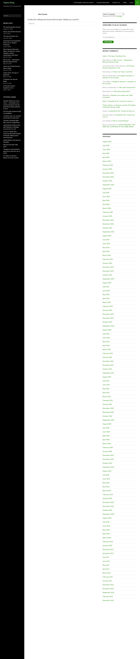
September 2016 (108, 592)
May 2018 (106, 530)
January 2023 (107, 310)
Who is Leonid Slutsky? (121, 121)
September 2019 (108, 467)
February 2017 (108, 577)
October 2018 (107, 510)
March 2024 (107, 255)
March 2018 (107, 538)
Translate (119, 16)
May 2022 (106, 341)
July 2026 (106, 145)
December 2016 (108, 585)
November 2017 (108, 553)
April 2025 (106, 204)
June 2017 (106, 561)
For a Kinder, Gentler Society (84, 2)
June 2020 (106, 432)
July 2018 (106, 522)
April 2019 (106, 487)
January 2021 (107, 404)
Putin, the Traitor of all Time (122, 72)
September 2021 (108, 373)
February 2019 (108, 494)
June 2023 (106, 290)
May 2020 (106, 436)
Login (131, 2)
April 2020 (106, 439)
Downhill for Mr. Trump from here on (120, 101)
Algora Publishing (103, 2)
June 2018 (106, 526)
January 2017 (107, 581)
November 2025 (108, 177)
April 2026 (106, 157)
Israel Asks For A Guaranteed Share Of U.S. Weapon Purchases (11, 43)
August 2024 (107, 236)
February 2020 (108, 447)
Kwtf (104, 56)
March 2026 (107, 161)
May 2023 (106, 294)
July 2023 (106, 287)
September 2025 (108, 185)
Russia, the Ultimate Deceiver (12, 31)
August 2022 (107, 330)
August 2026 (107, 141)
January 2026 (107, 169)
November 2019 (108, 459)
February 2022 (108, 353)
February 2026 (108, 165)
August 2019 (107, 471)
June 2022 (106, 338)
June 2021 (106, 385)
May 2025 (106, 200)
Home (125, 2)
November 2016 (108, 589)
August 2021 (107, 377)
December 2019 (108, 455)
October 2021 (107, 369)
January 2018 (107, 545)
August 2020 (107, 424)
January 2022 (107, 357)
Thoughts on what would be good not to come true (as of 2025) (11, 151)
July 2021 (106, 381)
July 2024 (106, 240)
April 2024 (106, 251)
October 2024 (107, 228)
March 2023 (107, 302)
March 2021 (107, 396)
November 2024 (108, 224)
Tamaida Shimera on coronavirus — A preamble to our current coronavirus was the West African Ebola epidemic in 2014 (11, 105)
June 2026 (106, 149)
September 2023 (108, 279)
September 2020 (108, 420)
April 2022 (106, 345)
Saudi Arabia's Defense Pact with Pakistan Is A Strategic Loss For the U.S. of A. (11, 127)
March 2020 (107, 443)
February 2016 (108, 596)
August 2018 (107, 518)
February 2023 (108, 306)
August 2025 (107, 189)
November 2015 (108, 600)
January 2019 (107, 498)
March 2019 (107, 490)
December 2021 (108, 361)
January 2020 (107, 451)
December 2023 (108, 267)
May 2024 (106, 247)
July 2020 (106, 428)
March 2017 (107, 573)
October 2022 (107, 322)
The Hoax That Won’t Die (117, 56)
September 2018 (108, 514)
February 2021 (108, 400)
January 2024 (107, 263)
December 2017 (108, 549)
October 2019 (107, 463)
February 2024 (108, 259)
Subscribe (108, 42)
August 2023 (107, 283)
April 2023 (106, 298)
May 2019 (106, 483)
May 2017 (106, 565)
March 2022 (107, 349)
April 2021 (106, 392)
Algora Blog (8, 3)
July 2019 (106, 475)
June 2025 (106, 196)
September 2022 (108, 326)
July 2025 (106, 192)
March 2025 (107, 208)
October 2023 (107, 275)
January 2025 (107, 216)
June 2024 (106, 243)
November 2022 (108, 318)
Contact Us (116, 2)
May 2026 (106, 153)
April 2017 (106, 569)
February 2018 (108, 541)
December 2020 (108, 408)
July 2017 (106, 557)
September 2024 (108, 232)
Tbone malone (108, 105)
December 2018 (108, 502)
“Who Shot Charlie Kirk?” (127, 87)
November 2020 (108, 412)
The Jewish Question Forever (12, 27)
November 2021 (108, 365)
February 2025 (108, 212)
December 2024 (108, 220)
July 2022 (106, 334)
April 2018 (106, 534)
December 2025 (108, 173)
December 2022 (108, 314)
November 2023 (108, 271)
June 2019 (106, 479)
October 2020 (107, 416)
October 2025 (107, 181)
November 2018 (108, 506)
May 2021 (106, 389)
